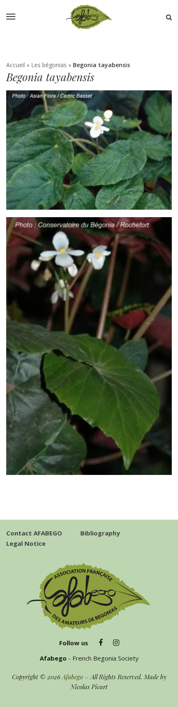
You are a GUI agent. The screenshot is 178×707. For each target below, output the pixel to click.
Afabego (72, 677)
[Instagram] (116, 643)
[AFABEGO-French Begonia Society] (89, 17)
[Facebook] (101, 643)
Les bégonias (49, 65)
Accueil (15, 65)
